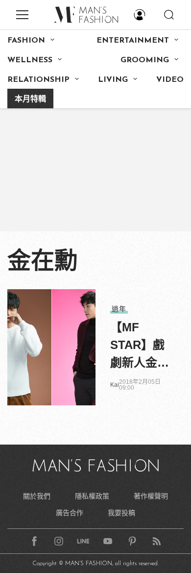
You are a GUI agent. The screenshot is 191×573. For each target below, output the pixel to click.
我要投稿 (121, 513)
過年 (119, 309)
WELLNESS (29, 60)
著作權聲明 (151, 496)
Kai (114, 384)
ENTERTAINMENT (132, 41)
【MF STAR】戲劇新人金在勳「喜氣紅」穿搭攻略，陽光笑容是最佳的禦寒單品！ (139, 346)
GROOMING (144, 60)
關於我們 (36, 496)
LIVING (113, 80)
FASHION (26, 41)
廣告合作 (69, 513)
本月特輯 (30, 99)
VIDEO (170, 80)
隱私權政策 (92, 496)
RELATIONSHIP (38, 80)
